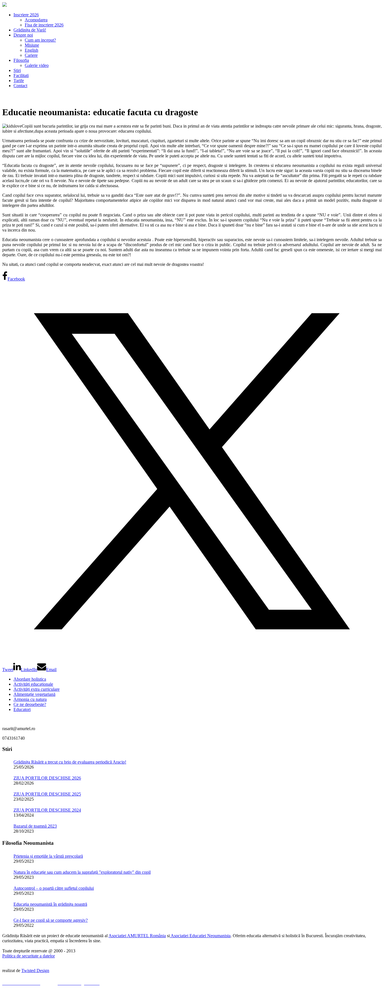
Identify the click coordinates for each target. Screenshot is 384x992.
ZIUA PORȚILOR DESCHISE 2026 (47, 778)
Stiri (17, 70)
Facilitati (21, 75)
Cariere (31, 55)
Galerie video (37, 65)
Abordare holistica (29, 679)
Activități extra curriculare (36, 689)
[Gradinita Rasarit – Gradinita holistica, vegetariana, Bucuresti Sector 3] (4, 5)
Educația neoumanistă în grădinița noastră (50, 904)
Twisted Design (35, 970)
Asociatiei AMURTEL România (137, 935)
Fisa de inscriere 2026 (44, 24)
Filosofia (21, 60)
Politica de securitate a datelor (28, 956)
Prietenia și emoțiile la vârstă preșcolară (48, 856)
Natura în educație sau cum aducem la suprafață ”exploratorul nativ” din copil (82, 872)
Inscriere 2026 (26, 14)
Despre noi (23, 35)
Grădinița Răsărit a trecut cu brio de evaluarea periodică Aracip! (69, 762)
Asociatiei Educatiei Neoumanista (200, 935)
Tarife (18, 80)
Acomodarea (36, 19)
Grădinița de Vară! (29, 30)
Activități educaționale (33, 684)
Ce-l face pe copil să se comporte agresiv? (50, 920)
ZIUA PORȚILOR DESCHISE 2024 (47, 810)
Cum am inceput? (40, 40)
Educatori (22, 709)
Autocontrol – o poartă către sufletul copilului (53, 888)
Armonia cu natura (30, 699)
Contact (20, 85)
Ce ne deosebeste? (29, 704)
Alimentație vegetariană (34, 694)
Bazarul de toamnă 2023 (35, 826)
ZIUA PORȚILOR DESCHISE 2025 (47, 794)
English (31, 50)
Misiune (32, 45)
